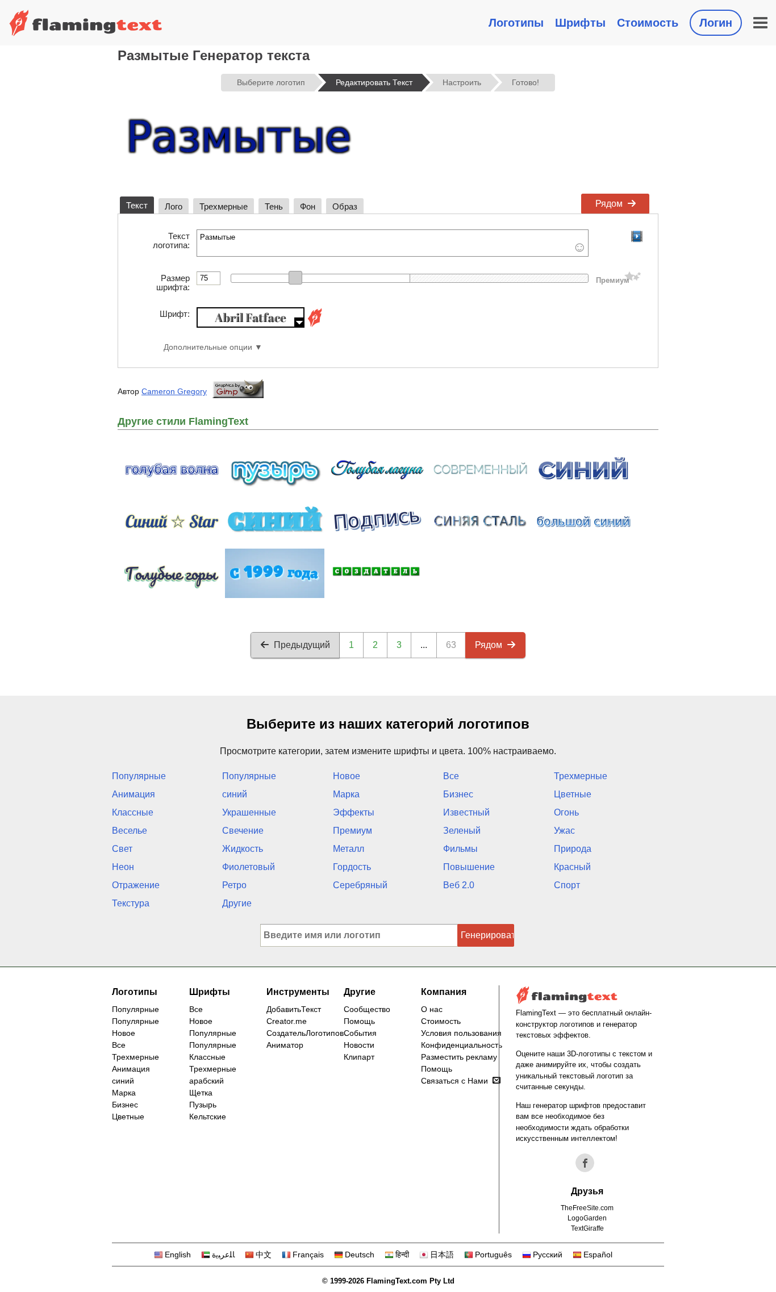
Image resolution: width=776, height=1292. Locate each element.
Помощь (359, 1021)
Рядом (609, 203)
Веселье (129, 830)
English (178, 1254)
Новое (346, 776)
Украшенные (249, 812)
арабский (206, 1080)
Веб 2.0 (458, 885)
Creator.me (286, 1021)
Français (308, 1254)
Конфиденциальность (461, 1045)
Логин (715, 22)
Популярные (139, 776)
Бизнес (458, 794)
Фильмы (460, 849)
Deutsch (359, 1254)
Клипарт (359, 1056)
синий (234, 794)
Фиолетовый (248, 867)
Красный (572, 867)
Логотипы (516, 22)
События (360, 1033)
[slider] (295, 278)
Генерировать (487, 935)
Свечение (243, 830)
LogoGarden (587, 1218)
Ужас (564, 830)
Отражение (136, 885)
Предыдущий (302, 645)
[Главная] (86, 23)
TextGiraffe (587, 1228)
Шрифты (580, 22)
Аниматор (284, 1045)
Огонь (566, 812)
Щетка (200, 1092)
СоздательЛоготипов (305, 1033)
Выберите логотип (271, 82)
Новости (359, 1045)
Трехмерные (580, 776)
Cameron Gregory (174, 391)
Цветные (572, 794)
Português (493, 1254)
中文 (264, 1254)
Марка (346, 794)
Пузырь (202, 1104)
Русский (547, 1254)
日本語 (442, 1254)
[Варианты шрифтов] (314, 324)
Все (451, 776)
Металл (348, 849)
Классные (132, 812)
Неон (123, 867)
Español (597, 1254)
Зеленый (462, 830)
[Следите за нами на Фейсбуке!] (585, 1163)
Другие (237, 903)
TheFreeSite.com (587, 1208)
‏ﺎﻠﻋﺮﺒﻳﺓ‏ (223, 1254)
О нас (432, 1009)
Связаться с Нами (454, 1080)
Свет (122, 849)
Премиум (352, 830)
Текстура (130, 903)
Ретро (234, 885)
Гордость (352, 867)
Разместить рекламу (459, 1056)
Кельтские (207, 1116)
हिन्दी (402, 1254)
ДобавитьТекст (293, 1009)
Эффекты (353, 812)
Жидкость (242, 849)
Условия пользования (461, 1033)
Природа (572, 849)
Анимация (133, 794)
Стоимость (647, 22)
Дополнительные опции (208, 347)
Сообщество (367, 1009)
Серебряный (360, 885)
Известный (466, 812)
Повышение (469, 867)
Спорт (567, 885)
